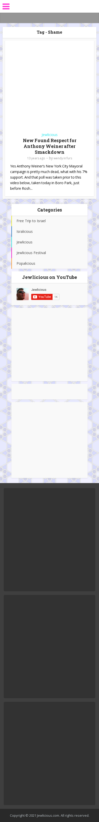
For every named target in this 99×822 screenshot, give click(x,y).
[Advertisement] (49, 344)
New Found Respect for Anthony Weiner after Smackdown (49, 146)
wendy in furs (63, 158)
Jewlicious (50, 135)
